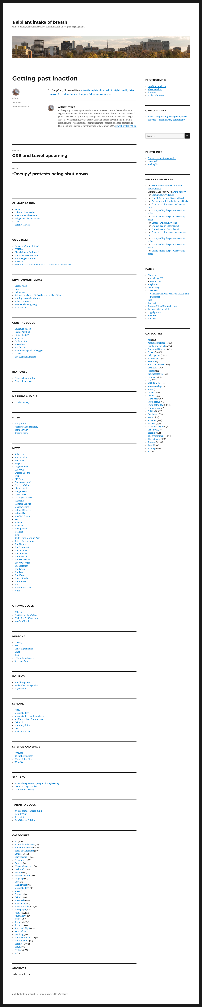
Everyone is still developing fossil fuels (170, 201)
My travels (152, 315)
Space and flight (22, 928)
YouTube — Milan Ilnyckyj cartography (166, 120)
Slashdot (19, 532)
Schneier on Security (24, 789)
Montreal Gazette (23, 504)
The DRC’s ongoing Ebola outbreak (168, 198)
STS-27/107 (20, 931)
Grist (17, 289)
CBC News (19, 470)
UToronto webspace (24, 658)
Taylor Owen (20, 688)
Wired (17, 591)
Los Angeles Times (23, 497)
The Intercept (21, 553)
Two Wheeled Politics (25, 820)
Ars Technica (21, 457)
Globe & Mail (21, 488)
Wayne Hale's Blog (23, 759)
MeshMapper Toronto (25, 258)
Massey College (22, 713)
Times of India (21, 578)
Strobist (18, 354)
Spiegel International (24, 541)
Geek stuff (19, 869)
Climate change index (25, 378)
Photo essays (21, 903)
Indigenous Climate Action (27, 218)
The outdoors (21, 941)
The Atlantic (20, 544)
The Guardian (21, 550)
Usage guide (153, 161)
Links (17, 652)
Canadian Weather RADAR (27, 246)
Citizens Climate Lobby (25, 212)
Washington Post (23, 587)
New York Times (22, 516)
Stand (17, 221)
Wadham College (22, 731)
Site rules (152, 318)
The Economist (22, 547)
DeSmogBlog (21, 286)
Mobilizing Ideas (22, 682)
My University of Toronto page (29, 719)
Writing (18, 950)
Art (16, 841)
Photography (21, 910)
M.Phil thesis (21, 885)
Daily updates (21, 857)
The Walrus (20, 575)
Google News (21, 491)
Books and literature (24, 851)
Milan (15, 98)
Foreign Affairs (22, 485)
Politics (18, 913)
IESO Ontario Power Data (26, 255)
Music (17, 891)
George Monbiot (22, 332)
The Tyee (19, 572)
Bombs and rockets (24, 847)
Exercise (19, 863)
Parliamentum (21, 341)
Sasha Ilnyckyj (21, 430)
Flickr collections (156, 95)
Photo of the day (22, 906)
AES (16, 645)
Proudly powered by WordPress (53, 994)
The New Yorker (22, 563)
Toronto (18, 944)
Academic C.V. (156, 278)
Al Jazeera (19, 454)
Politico (18, 522)
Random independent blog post (29, 350)
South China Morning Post (27, 538)
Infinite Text (21, 814)
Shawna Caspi (21, 433)
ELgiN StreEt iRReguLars (26, 618)
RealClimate (20, 307)
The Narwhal (21, 556)
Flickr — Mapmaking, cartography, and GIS (168, 116)
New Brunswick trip (157, 86)
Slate (17, 535)
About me (152, 275)
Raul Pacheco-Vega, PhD (26, 685)
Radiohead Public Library (26, 427)
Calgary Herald (21, 466)
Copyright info (154, 312)
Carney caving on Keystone (164, 223)
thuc (150, 300)
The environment (20, 106)
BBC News (19, 460)
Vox (16, 584)
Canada (18, 854)
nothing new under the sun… (28, 298)
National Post (21, 513)
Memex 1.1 (19, 338)
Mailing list (153, 164)
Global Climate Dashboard (27, 252)
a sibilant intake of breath (39, 22)
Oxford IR (19, 722)
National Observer (23, 510)
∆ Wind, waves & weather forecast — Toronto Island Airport (43, 264)
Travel (18, 947)
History (18, 872)
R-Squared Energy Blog (26, 304)
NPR (17, 519)
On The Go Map (22, 402)
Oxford (18, 897)
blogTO (18, 463)
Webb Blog (20, 762)
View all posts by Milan (125, 126)
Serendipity (20, 817)
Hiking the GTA (22, 335)
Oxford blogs (154, 287)
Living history (179, 192)
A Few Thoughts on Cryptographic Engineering (37, 783)
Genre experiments (24, 649)
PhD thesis (20, 900)
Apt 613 (18, 612)
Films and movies (23, 866)
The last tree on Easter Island (165, 226)
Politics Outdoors (23, 301)
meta (17, 655)
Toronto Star (21, 581)
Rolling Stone (21, 528)
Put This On (20, 347)
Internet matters (22, 875)
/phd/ (17, 710)
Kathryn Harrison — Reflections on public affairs (38, 295)
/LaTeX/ (18, 642)
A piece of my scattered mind (28, 811)
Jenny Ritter (20, 423)
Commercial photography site (162, 158)
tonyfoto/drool (22, 621)
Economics (20, 860)
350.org (18, 209)
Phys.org (19, 753)
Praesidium (20, 344)
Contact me (155, 281)
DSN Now (19, 249)
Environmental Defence (26, 215)
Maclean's (19, 501)
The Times (20, 569)
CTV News (19, 479)
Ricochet (19, 525)
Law (16, 882)
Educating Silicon (23, 329)
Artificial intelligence (24, 844)
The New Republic (23, 560)
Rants (17, 919)
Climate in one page (24, 381)
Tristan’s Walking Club (158, 309)
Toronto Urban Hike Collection (162, 306)
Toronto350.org (22, 225)
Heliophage (20, 292)
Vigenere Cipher (22, 661)
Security (18, 925)
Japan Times (20, 494)
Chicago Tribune (22, 473)
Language (19, 878)
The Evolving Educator (25, 357)
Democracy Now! (23, 482)
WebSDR (19, 261)
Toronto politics (22, 725)
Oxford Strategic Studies (26, 786)
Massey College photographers (29, 716)
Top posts (152, 303)
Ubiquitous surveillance (163, 195)
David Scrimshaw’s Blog (26, 615)
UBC (17, 728)
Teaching (19, 934)
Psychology (20, 916)
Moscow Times (22, 507)
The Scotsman (21, 566)
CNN (17, 476)
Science (18, 922)
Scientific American (24, 756)
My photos (153, 284)
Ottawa (18, 894)
